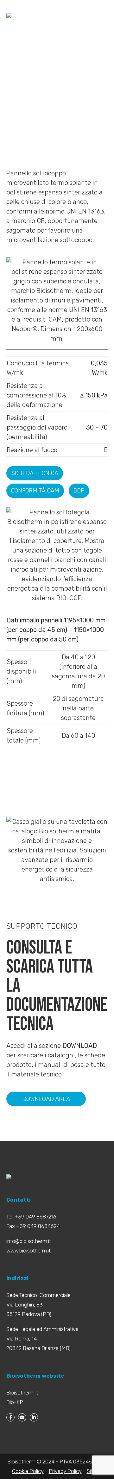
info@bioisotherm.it (28, 1241)
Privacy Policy (65, 1471)
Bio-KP (14, 1402)
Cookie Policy (28, 1471)
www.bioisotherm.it (28, 1250)
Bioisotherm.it (22, 1392)
